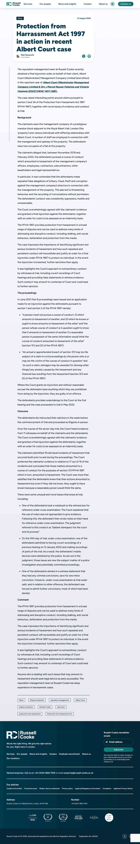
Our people (45, 4)
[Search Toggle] (112, 4)
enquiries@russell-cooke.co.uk (78, 773)
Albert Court (80, 700)
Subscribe (118, 749)
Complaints (107, 788)
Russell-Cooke (45, 707)
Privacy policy (67, 788)
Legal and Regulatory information (87, 788)
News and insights (67, 4)
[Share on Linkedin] (89, 56)
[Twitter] (124, 836)
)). (53, 87)
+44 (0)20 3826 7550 (44, 773)
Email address (115, 742)
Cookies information (14, 788)
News (21, 700)
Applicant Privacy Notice (123, 788)
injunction (61, 707)
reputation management (60, 700)
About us (103, 4)
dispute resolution (26, 707)
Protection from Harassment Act (59, 714)
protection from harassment (30, 714)
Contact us (126, 4)
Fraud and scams (30, 788)
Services (28, 4)
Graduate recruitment (69, 754)
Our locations (13, 758)
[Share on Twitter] (83, 56)
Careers (87, 4)
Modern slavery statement (49, 788)
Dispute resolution (37, 700)
